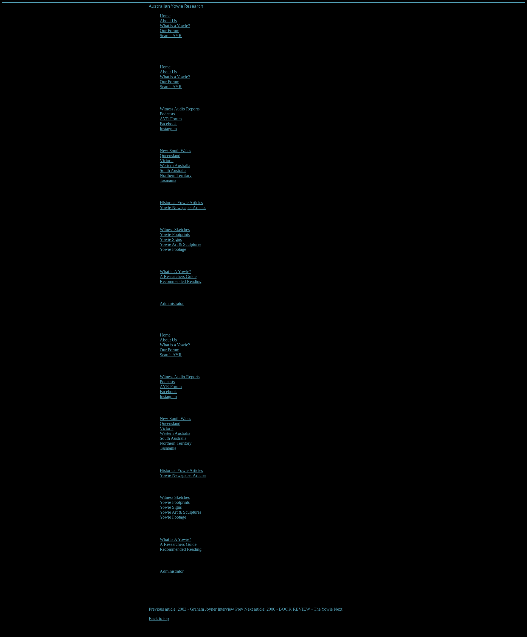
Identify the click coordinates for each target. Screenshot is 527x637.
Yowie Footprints (175, 234)
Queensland (170, 155)
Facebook (168, 123)
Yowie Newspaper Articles (183, 207)
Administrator (172, 303)
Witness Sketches (175, 229)
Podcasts (167, 114)
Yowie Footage (173, 249)
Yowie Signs (171, 239)
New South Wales (175, 150)
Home (165, 15)
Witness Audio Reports (180, 109)
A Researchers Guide (178, 276)
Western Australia (175, 165)
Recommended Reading (180, 281)
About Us (168, 20)
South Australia (173, 170)
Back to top (159, 618)
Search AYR (171, 35)
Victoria (166, 160)
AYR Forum (171, 118)
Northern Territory (176, 175)
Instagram (168, 128)
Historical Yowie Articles (181, 202)
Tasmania (168, 180)
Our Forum (169, 30)
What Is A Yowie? (175, 271)
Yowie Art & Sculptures (180, 244)
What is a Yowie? (175, 25)
